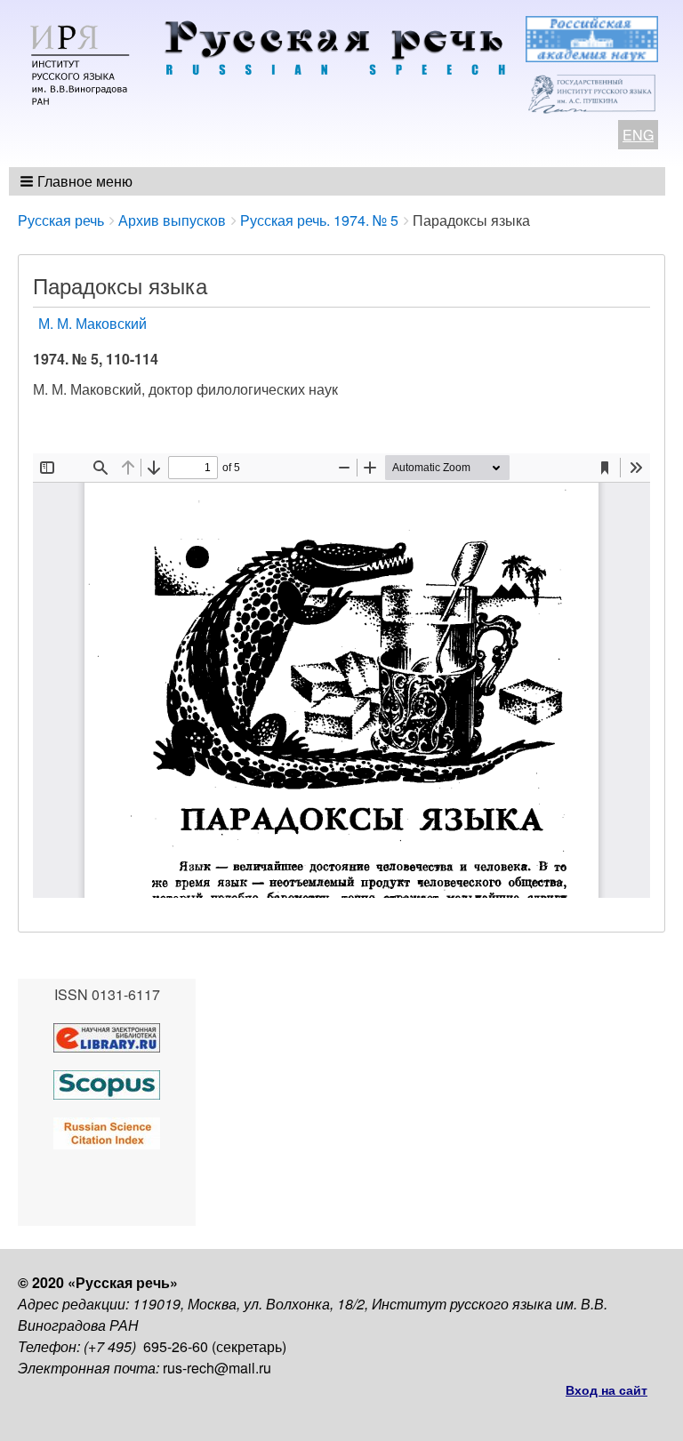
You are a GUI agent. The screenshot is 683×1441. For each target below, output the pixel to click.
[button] (78, 181)
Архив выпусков (172, 220)
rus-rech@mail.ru (217, 1367)
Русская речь (61, 220)
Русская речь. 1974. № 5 (319, 220)
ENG (638, 134)
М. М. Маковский (92, 323)
